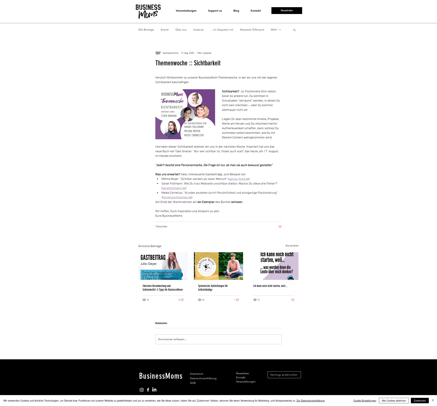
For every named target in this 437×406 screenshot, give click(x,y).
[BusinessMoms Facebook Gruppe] (148, 389)
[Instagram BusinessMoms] (141, 389)
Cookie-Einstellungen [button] (364, 400)
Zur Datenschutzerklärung (311, 400)
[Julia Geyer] (163, 266)
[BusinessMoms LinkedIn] (154, 389)
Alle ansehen (292, 245)
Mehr (274, 29)
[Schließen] (433, 400)
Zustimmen (420, 400)
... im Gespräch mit (221, 29)
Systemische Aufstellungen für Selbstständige (213, 287)
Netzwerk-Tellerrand (252, 29)
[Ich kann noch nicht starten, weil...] (274, 266)
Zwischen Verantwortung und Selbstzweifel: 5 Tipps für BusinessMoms (163, 287)
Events (165, 29)
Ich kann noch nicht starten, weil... (270, 286)
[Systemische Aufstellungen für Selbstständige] (218, 266)
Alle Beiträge (146, 29)
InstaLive (198, 29)
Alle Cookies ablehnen (394, 400)
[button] (215, 11)
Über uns (180, 29)
